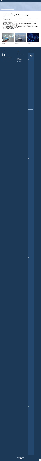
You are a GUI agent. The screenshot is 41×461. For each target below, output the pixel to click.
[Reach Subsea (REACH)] (20, 37)
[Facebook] (18, 458)
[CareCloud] (8, 37)
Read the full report (12, 28)
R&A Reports (4, 13)
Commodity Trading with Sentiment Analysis (6, 28)
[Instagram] (21, 458)
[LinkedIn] (20, 458)
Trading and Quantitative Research (9, 13)
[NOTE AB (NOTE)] (33, 37)
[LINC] (1, 0)
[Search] (34, 0)
